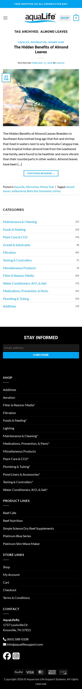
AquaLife (23, 42)
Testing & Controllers (17, 260)
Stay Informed (41, 338)
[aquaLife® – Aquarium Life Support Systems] (40, 18)
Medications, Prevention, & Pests (25, 291)
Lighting (8, 428)
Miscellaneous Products (19, 268)
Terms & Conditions (16, 598)
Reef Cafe (9, 513)
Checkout (9, 590)
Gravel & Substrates (16, 245)
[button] (5, 18)
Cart (6, 582)
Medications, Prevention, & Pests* (26, 443)
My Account (11, 574)
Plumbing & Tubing (16, 298)
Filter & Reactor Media (18, 275)
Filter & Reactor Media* (19, 405)
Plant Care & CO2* (16, 459)
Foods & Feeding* (15, 420)
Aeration (9, 397)
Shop (65, 18)
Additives (9, 306)
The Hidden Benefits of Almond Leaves (41, 49)
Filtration (9, 252)
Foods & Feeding (14, 229)
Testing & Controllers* (18, 482)
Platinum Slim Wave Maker (21, 544)
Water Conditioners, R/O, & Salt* (25, 490)
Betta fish (32, 191)
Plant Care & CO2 (15, 237)
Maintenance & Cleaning (20, 222)
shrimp (57, 191)
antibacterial (19, 191)
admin (60, 63)
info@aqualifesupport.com (25, 644)
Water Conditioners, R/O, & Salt (24, 283)
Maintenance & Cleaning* (20, 436)
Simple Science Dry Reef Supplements (28, 528)
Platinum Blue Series (17, 536)
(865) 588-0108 (17, 639)
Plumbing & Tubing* (16, 466)
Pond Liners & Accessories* (21, 474)
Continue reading (41, 173)
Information (39, 42)
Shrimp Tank (56, 42)
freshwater (45, 191)
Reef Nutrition (13, 520)
